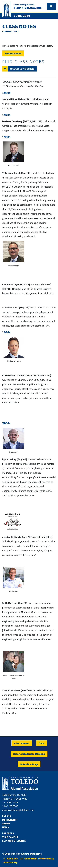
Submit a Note (13, 53)
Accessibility (10, 862)
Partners (8, 833)
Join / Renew (21, 743)
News (5, 827)
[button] (19, 69)
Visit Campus (10, 837)
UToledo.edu (10, 858)
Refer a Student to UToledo (29, 753)
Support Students (14, 840)
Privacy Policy (46, 858)
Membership (9, 819)
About (6, 823)
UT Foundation (28, 858)
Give (41, 743)
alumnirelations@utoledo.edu (18, 810)
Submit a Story (29, 764)
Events (6, 816)
